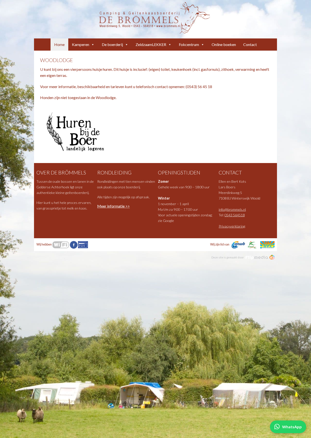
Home (59, 44)
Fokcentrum (189, 44)
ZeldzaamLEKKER (151, 44)
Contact (250, 44)
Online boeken (224, 44)
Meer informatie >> (113, 206)
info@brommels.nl (232, 209)
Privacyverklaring (232, 226)
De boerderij (112, 44)
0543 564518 (235, 215)
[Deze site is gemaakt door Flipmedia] (260, 257)
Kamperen (80, 44)
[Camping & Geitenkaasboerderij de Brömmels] (154, 17)
